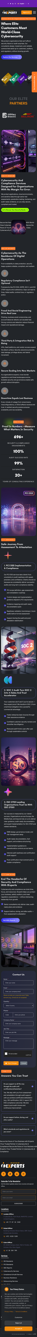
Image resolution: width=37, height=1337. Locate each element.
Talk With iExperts (9, 920)
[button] (34, 12)
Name (6, 979)
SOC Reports (7, 1268)
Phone (6, 1010)
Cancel (23, 1063)
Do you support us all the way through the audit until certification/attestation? (14, 1086)
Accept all (18, 1328)
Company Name (9, 1020)
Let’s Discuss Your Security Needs (14, 210)
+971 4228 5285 (12, 1236)
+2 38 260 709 (11, 1250)
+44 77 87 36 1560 (13, 1222)
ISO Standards (8, 1261)
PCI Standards (8, 1264)
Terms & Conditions (21, 1311)
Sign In (25, 12)
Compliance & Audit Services (13, 1274)
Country (7, 1001)
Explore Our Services (10, 57)
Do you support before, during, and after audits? (16, 1118)
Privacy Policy (9, 1311)
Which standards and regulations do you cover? (16, 1130)
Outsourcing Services (10, 1281)
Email (6, 988)
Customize (18, 1317)
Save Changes (12, 1063)
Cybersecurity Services (11, 1271)
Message (7, 1037)
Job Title (7, 1029)
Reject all (18, 1323)
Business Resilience (10, 1278)
